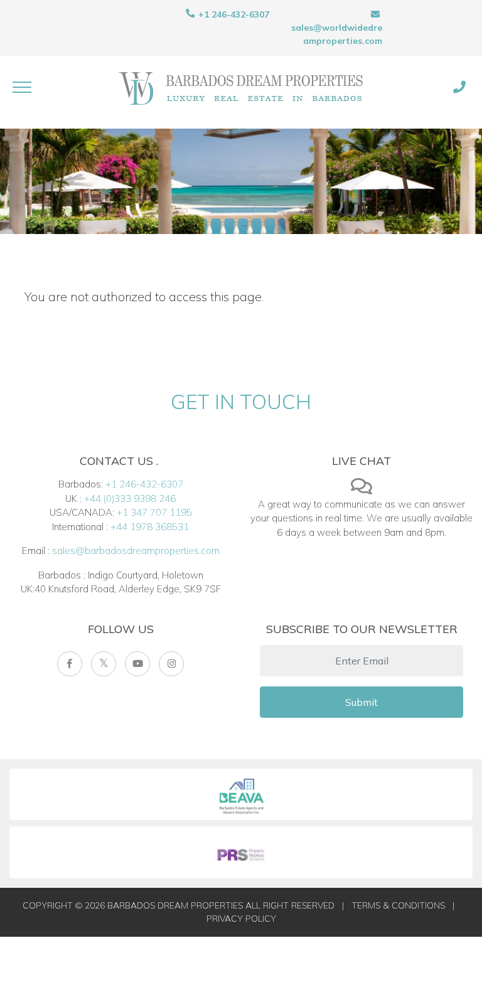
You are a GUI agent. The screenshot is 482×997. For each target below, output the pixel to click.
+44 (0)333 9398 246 (130, 498)
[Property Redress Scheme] (241, 852)
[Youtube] (137, 663)
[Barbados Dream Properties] (240, 87)
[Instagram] (171, 663)
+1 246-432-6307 (232, 14)
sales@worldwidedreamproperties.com (336, 34)
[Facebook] (69, 663)
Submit (361, 702)
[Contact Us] (459, 87)
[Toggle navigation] (22, 87)
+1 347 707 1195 (154, 512)
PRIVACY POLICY (241, 918)
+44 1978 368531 (149, 527)
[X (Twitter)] (103, 663)
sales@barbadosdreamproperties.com (136, 551)
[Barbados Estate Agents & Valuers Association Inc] (241, 794)
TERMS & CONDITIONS (398, 905)
